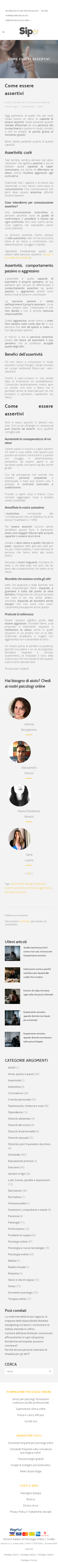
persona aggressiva (39, 888)
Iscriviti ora (30, 1421)
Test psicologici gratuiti (31, 1459)
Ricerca (30, 1499)
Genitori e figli (16, 1173)
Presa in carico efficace (30, 1415)
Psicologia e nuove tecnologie (26, 1248)
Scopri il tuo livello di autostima (29, 256)
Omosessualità (17, 1203)
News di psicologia (30, 1471)
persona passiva (15, 892)
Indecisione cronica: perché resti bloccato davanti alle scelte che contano (37, 973)
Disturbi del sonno (19, 1125)
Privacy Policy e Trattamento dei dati (30, 1511)
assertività (17, 883)
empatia (40, 883)
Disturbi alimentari (19, 1118)
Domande (14, 1154)
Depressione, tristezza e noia (25, 1106)
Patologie (14, 1222)
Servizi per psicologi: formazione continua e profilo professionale (30, 1400)
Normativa (14, 1197)
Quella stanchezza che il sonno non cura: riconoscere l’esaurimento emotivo (38, 951)
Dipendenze (15, 1112)
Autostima (14, 1087)
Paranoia (13, 1216)
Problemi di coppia (19, 1235)
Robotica (13, 1273)
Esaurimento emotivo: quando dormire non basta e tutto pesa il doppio (38, 1037)
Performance (16, 1229)
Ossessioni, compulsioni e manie (27, 1209)
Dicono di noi (30, 1505)
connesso (24, 921)
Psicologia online (18, 1254)
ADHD (11, 1067)
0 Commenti (27, 106)
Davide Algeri (12, 106)
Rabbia (12, 1260)
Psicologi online (17, 1241)
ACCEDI (44, 11)
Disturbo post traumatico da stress (29, 1144)
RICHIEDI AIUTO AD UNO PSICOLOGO (22, 11)
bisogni (29, 883)
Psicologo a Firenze (29, 1560)
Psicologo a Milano (28, 1554)
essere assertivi (15, 888)
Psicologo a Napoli (45, 1554)
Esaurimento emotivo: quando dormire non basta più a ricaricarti (37, 1016)
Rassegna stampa (30, 1493)
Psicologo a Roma (11, 1554)
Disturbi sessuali (18, 1137)
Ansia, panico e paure (21, 1074)
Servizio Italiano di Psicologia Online (23, 1539)
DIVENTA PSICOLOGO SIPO (17, 20)
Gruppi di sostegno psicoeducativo (30, 1465)
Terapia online (17, 1299)
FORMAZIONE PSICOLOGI (17, 15)
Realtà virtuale (16, 1267)
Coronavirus (15, 1093)
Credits (51, 1539)
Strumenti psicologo (20, 1292)
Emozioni (13, 1167)
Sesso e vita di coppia (21, 1280)
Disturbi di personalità (21, 1131)
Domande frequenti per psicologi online (30, 1443)
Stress (12, 1286)
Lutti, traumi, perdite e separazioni (29, 1180)
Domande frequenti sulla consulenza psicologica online (31, 1450)
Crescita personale (37, 102)
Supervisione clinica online (31, 1409)
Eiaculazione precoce (20, 1161)
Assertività (14, 1080)
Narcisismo (15, 1190)
